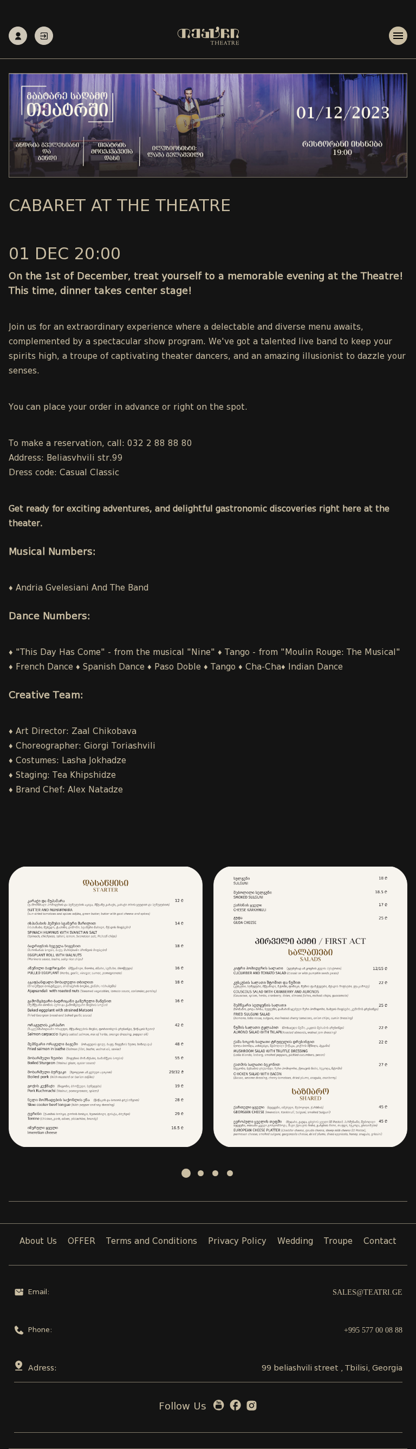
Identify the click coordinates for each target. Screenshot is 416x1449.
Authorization (44, 36)
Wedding (295, 1242)
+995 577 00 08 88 (373, 1330)
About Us (38, 1242)
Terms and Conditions (151, 1242)
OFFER (81, 1242)
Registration (18, 36)
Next (393, 1006)
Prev (22, 1006)
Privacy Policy (237, 1242)
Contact (379, 1242)
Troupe (338, 1242)
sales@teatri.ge (367, 1292)
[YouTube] (218, 1407)
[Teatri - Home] (208, 36)
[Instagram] (251, 1407)
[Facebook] (235, 1407)
